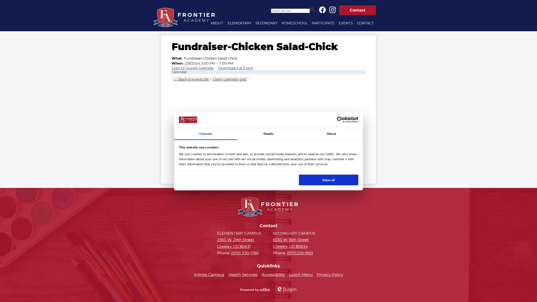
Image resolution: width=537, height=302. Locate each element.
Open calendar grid (229, 79)
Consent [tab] (205, 133)
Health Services (243, 274)
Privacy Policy (330, 274)
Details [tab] (268, 133)
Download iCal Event (235, 68)
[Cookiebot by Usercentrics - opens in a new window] (340, 120)
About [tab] (331, 133)
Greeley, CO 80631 (235, 243)
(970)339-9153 (300, 253)
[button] (217, 23)
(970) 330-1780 (245, 253)
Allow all (328, 180)
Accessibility (273, 274)
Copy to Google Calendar (193, 68)
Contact (357, 10)
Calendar (179, 72)
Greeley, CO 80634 (291, 243)
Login (286, 289)
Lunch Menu (301, 274)
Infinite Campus (209, 274)
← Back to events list (191, 79)
